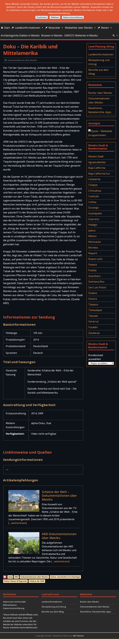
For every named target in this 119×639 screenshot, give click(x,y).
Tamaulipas (95, 310)
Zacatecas (94, 333)
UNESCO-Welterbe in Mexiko (81, 35)
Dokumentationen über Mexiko (22, 60)
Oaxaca (92, 264)
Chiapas (93, 185)
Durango (93, 207)
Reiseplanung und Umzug (98, 62)
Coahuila (93, 196)
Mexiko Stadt (96, 156)
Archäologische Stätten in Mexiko (20, 35)
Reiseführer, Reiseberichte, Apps (99, 110)
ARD (16, 577)
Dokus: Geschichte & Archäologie (65, 577)
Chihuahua (94, 190)
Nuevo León (95, 259)
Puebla (92, 270)
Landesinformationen (27, 27)
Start (7, 27)
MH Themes (78, 635)
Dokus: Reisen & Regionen (15, 581)
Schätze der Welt (36, 581)
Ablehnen (55, 17)
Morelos (93, 247)
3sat (10, 577)
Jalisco (92, 230)
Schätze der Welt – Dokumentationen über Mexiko (59, 496)
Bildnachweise (10, 605)
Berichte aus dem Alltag (98, 72)
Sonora (92, 298)
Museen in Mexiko (52, 35)
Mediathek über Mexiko (79, 27)
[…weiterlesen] (17, 523)
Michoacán (94, 242)
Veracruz (93, 321)
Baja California (96, 168)
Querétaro (94, 276)
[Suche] (115, 35)
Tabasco (93, 304)
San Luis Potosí (97, 287)
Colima (92, 202)
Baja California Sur (99, 173)
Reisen (105, 27)
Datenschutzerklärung (13, 608)
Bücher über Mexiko (100, 93)
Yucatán (93, 327)
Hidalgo (92, 224)
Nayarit (92, 253)
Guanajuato (95, 213)
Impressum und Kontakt (14, 601)
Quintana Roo (96, 281)
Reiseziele (54, 27)
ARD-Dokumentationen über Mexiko (59, 536)
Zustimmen (42, 17)
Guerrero (93, 219)
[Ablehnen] (115, 11)
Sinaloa (92, 293)
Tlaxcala (93, 316)
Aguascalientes (97, 162)
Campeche (94, 179)
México (92, 236)
